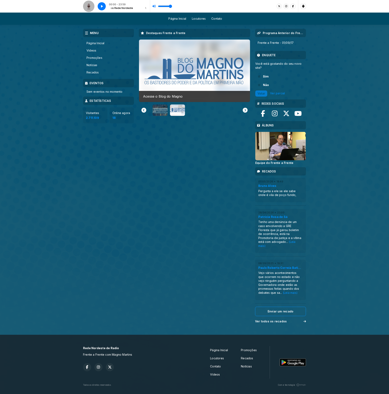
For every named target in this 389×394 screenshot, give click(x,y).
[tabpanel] (280, 148)
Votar (261, 93)
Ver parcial (277, 93)
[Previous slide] (143, 110)
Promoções (94, 57)
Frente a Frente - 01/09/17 (276, 42)
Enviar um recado (280, 311)
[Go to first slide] (245, 110)
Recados (93, 72)
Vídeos (91, 50)
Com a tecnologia (286, 385)
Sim (266, 76)
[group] (194, 71)
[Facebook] (293, 6)
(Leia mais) (290, 292)
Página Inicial (177, 18)
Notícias (92, 65)
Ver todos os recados (271, 321)
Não (266, 85)
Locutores (199, 18)
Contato (216, 18)
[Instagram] (286, 6)
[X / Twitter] (279, 6)
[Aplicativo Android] (303, 6)
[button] (160, 110)
